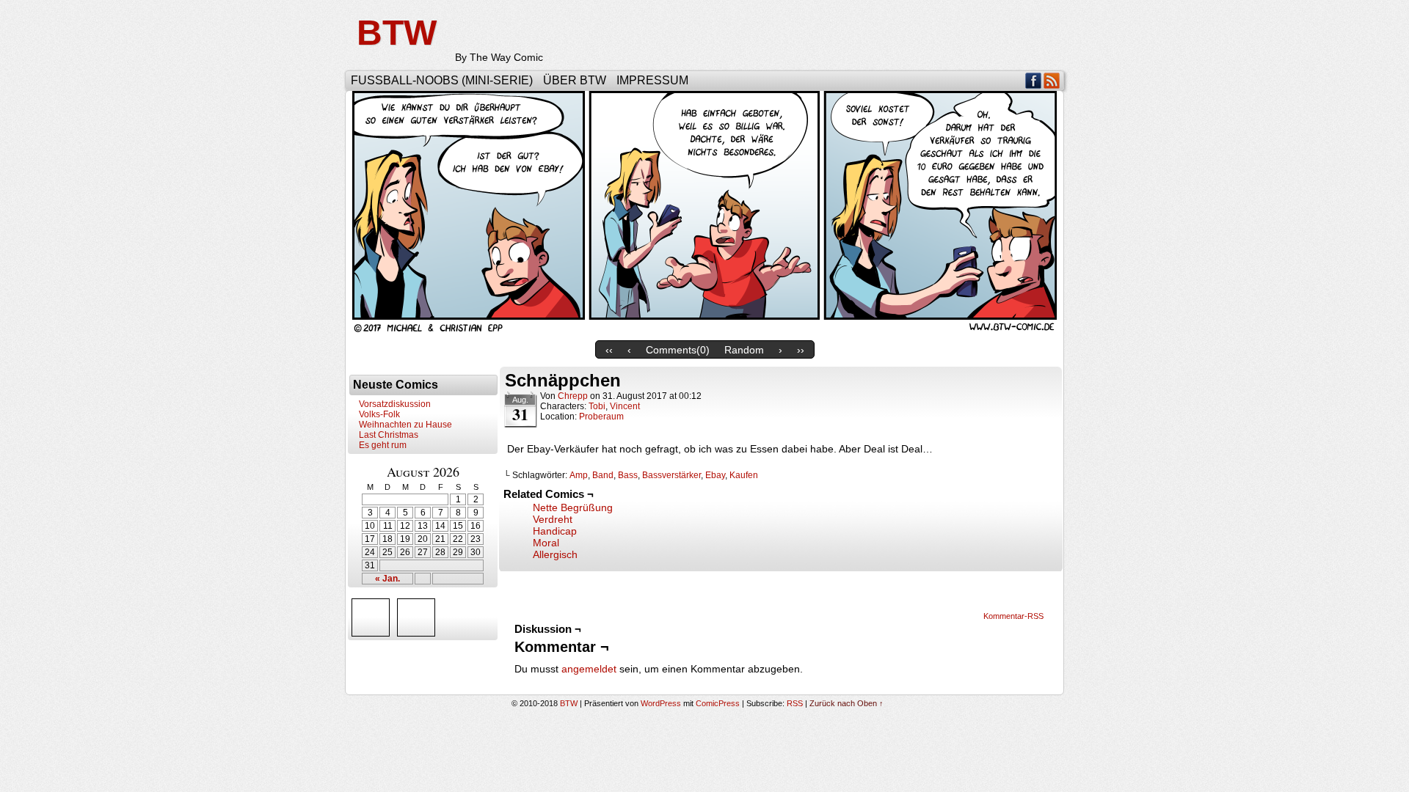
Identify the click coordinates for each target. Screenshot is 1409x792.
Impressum (652, 80)
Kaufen (743, 475)
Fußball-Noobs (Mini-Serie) (442, 80)
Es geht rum (383, 445)
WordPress (661, 703)
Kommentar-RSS (1013, 616)
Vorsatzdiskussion (395, 404)
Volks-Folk (379, 414)
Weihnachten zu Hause (405, 424)
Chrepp (573, 396)
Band (603, 475)
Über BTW (574, 80)
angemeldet (588, 669)
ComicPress (718, 703)
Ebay (715, 475)
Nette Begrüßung (573, 507)
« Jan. (387, 578)
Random (744, 350)
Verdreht (552, 519)
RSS (1052, 80)
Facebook (1033, 80)
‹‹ (609, 350)
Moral (546, 543)
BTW (397, 32)
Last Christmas (388, 435)
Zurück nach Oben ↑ (846, 703)
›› (800, 350)
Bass (628, 475)
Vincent (625, 406)
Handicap (555, 531)
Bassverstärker (671, 475)
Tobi (597, 406)
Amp (578, 475)
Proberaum (601, 416)
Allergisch (555, 554)
